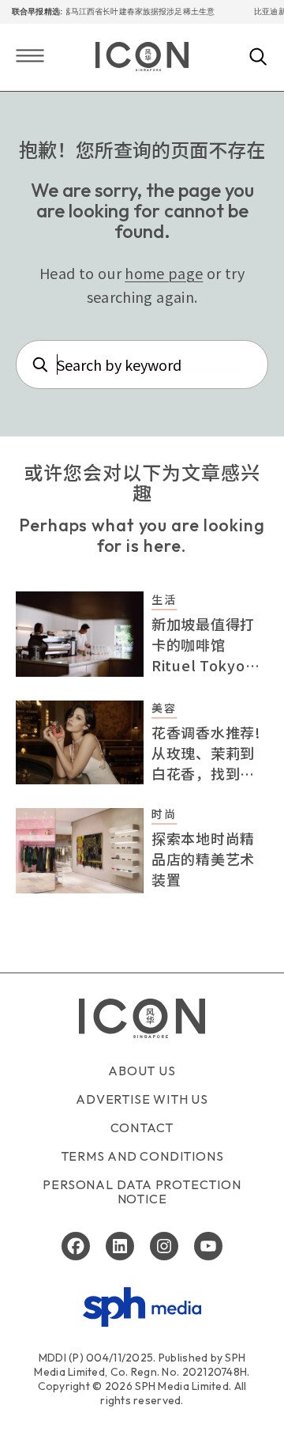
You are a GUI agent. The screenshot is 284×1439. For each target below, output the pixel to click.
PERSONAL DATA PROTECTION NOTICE (142, 1191)
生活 (164, 599)
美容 (164, 708)
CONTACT (142, 1127)
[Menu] (30, 57)
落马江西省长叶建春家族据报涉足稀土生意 (133, 11)
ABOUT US (141, 1070)
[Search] (258, 58)
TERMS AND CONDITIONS (142, 1156)
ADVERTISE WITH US (142, 1099)
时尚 (164, 813)
